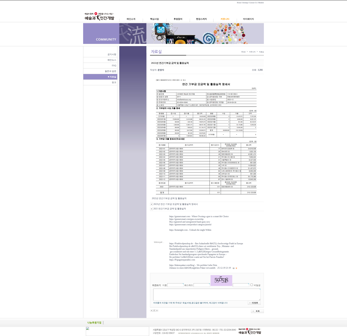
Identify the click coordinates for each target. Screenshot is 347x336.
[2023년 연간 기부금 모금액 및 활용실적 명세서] (151, 310)
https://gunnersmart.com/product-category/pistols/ (190, 224)
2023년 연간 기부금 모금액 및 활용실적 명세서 (175, 204)
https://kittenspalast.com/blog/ (182, 265)
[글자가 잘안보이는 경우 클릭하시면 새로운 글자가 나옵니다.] (221, 280)
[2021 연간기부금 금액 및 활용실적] (157, 310)
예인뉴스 (112, 60)
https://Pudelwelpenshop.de (181, 243)
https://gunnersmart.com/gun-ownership (186, 219)
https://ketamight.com (178, 230)
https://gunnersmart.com (179, 216)
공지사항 (112, 54)
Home (239, 3)
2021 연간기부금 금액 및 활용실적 (169, 208)
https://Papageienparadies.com (182, 260)
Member (261, 3)
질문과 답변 (110, 71)
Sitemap (245, 3)
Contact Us (253, 3)
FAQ (114, 65)
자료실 (261, 52)
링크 (114, 82)
